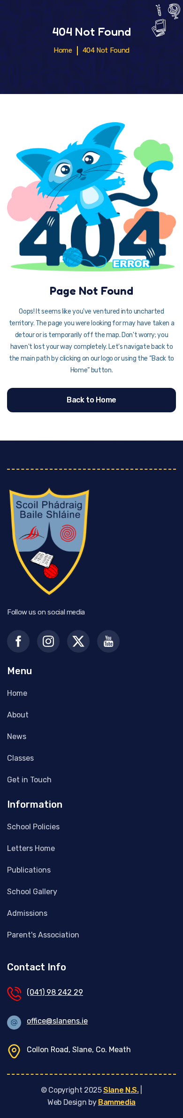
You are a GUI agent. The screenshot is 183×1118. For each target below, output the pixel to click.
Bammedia (117, 1102)
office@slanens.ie (57, 1020)
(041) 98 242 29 (55, 992)
